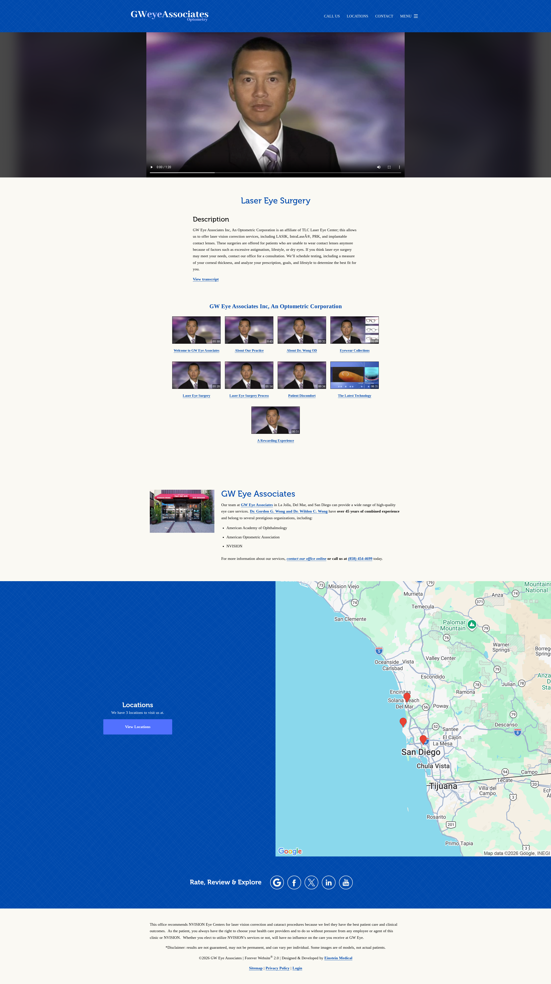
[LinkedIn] (329, 882)
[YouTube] (346, 882)
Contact (384, 16)
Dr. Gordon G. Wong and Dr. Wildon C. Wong (289, 511)
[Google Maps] (277, 882)
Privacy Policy (277, 968)
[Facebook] (294, 882)
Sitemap (256, 968)
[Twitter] (311, 882)
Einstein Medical (338, 958)
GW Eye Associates (257, 505)
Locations (357, 16)
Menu (406, 16)
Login (297, 968)
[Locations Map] (413, 718)
